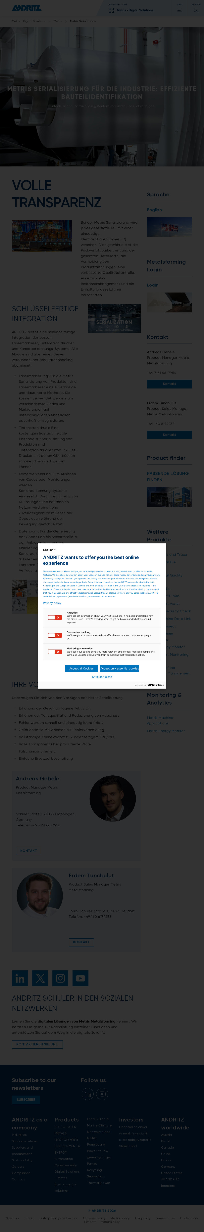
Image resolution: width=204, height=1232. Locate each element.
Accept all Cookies (81, 668)
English (48, 549)
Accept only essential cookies (119, 668)
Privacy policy (52, 603)
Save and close (102, 676)
